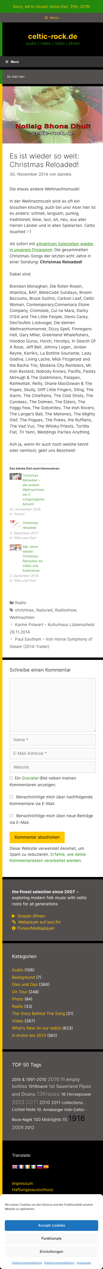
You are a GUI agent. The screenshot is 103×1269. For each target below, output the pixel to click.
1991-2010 (36, 1079)
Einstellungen (51, 1251)
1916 (76, 1118)
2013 (18, 1102)
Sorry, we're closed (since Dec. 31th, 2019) (51, 6)
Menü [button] (15, 61)
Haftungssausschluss (32, 1189)
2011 (32, 1102)
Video (17, 1021)
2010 (44, 1102)
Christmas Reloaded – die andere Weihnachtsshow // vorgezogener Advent (34, 489)
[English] (15, 1167)
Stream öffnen (30, 916)
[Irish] (27, 1167)
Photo (17, 999)
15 (65, 1119)
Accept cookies (51, 1225)
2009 (17, 1127)
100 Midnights (47, 1119)
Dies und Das (25, 984)
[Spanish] (46, 1167)
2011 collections (67, 1102)
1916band (37, 1086)
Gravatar (30, 778)
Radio (20, 602)
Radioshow (65, 610)
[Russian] (40, 1167)
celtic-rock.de (52, 36)
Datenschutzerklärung (27, 1262)
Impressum (84, 1262)
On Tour (19, 991)
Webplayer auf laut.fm (39, 922)
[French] (21, 1167)
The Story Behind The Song (38, 1013)
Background (23, 977)
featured (44, 610)
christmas (24, 610)
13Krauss (48, 1094)
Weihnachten (22, 617)
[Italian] (33, 1167)
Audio (17, 970)
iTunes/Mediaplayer (36, 928)
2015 (16, 1079)
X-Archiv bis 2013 (29, 1035)
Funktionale (51, 1238)
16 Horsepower (76, 1094)
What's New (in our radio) (36, 1028)
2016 (53, 1079)
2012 (29, 1127)
